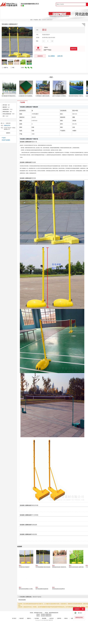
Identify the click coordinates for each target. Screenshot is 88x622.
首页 (31, 19)
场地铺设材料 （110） (8, 109)
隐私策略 (44, 618)
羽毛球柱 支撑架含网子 (46, 614)
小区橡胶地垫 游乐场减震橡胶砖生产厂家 (27, 96)
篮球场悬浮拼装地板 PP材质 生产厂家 (77, 96)
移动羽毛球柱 (22, 600)
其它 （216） (6, 116)
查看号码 (73, 49)
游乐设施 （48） (6, 105)
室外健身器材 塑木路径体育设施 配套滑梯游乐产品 (13, 96)
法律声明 (59, 618)
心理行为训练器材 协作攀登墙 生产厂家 (61, 96)
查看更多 (8, 133)
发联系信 (40, 56)
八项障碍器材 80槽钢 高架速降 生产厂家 (44, 96)
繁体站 (66, 618)
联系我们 (22, 618)
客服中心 (29, 618)
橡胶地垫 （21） (6, 107)
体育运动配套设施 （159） (9, 114)
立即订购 (59, 56)
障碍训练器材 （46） (7, 111)
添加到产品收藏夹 (6, 140)
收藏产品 (6, 67)
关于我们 (14, 618)
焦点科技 (46, 620)
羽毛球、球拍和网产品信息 (36, 612)
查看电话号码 (7, 125)
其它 (40, 19)
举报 (13, 67)
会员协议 (52, 618)
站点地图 (37, 618)
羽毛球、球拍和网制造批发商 (51, 612)
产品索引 (4, 138)
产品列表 (36, 19)
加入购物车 (51, 56)
